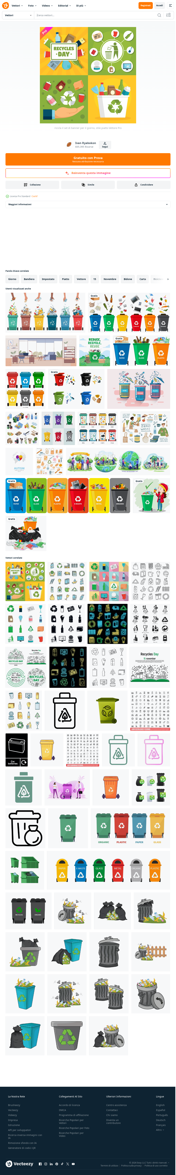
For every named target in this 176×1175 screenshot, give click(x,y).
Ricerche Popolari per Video (70, 1137)
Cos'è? (35, 196)
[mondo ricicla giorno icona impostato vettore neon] (68, 667)
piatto (65, 279)
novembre (110, 279)
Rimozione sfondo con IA (22, 1143)
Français (158, 1125)
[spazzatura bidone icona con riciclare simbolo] (25, 828)
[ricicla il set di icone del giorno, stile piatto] (109, 581)
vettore (81, 279)
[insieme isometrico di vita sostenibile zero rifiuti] (22, 428)
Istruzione (13, 1125)
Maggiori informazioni (19, 204)
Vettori (16, 5)
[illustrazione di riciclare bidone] (25, 993)
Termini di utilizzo (107, 1165)
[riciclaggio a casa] (94, 350)
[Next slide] (162, 279)
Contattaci (110, 1110)
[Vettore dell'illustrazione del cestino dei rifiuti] (138, 389)
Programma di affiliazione (73, 1115)
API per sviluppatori (19, 1130)
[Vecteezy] (5, 5)
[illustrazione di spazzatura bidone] (109, 951)
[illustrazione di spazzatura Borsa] (112, 910)
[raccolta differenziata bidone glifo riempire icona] (24, 787)
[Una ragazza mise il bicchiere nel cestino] (151, 495)
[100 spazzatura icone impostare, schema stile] (82, 749)
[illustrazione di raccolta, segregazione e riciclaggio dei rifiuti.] (45, 313)
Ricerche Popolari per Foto (70, 1129)
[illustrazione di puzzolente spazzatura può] (72, 910)
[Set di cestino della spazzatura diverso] (129, 313)
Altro (156, 1130)
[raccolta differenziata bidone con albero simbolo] (65, 711)
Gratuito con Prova (86, 159)
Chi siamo (110, 1115)
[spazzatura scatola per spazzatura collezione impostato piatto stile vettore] (25, 870)
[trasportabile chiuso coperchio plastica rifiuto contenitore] (111, 787)
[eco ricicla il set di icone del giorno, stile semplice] (66, 624)
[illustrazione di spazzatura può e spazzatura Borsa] (25, 951)
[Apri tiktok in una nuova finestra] (62, 1163)
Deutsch (158, 1120)
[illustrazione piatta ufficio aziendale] (41, 350)
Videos (46, 5)
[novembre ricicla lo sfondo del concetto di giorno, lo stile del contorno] (149, 667)
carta (143, 279)
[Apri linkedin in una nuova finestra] (51, 1163)
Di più (79, 5)
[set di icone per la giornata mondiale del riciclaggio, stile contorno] (108, 667)
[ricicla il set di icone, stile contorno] (67, 581)
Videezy (12, 1115)
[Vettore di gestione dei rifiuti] (58, 428)
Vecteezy (13, 1110)
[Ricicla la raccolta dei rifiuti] (25, 389)
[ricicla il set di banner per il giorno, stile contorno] (26, 667)
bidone (128, 279)
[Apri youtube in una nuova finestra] (73, 1163)
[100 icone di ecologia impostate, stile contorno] (150, 711)
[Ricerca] (157, 15)
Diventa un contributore (111, 1121)
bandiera (29, 279)
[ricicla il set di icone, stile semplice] (150, 624)
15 (94, 279)
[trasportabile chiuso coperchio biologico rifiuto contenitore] (46, 749)
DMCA (61, 1110)
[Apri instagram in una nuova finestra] (45, 1163)
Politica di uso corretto (153, 1165)
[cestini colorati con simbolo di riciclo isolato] (68, 495)
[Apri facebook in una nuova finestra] (40, 1163)
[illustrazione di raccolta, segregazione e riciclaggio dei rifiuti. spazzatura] (98, 428)
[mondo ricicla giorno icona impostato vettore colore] (24, 711)
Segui (104, 146)
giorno (12, 279)
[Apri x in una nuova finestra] (67, 1163)
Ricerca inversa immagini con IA (22, 1136)
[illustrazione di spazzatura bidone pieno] (152, 910)
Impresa (12, 1120)
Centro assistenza (114, 1105)
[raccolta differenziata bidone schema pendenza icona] (154, 749)
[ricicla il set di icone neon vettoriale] (107, 624)
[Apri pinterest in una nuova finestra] (56, 1163)
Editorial (63, 5)
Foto (31, 5)
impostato (48, 279)
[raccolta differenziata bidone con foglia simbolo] (118, 749)
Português (160, 1115)
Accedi (157, 5)
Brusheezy (14, 1105)
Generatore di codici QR (21, 1148)
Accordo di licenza (68, 1105)
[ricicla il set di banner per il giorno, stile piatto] (25, 581)
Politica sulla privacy (129, 1165)
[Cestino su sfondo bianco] (26, 533)
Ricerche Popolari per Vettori (70, 1121)
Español (158, 1110)
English (158, 1105)
